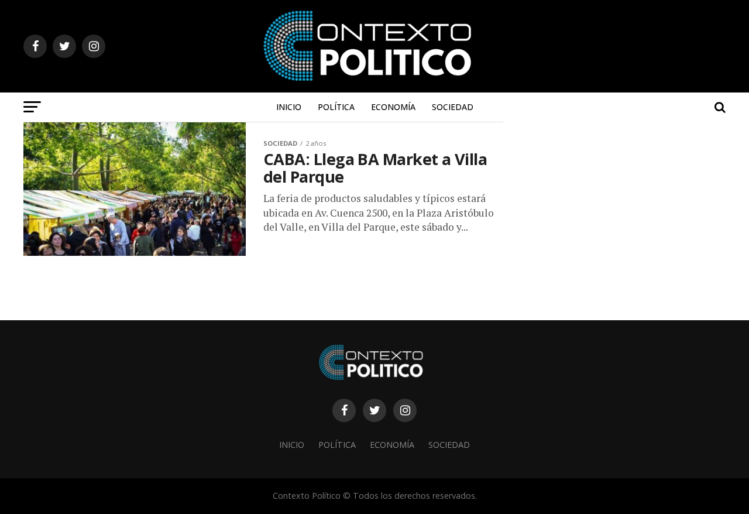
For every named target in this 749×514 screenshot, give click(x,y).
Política (336, 106)
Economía (393, 106)
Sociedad (452, 106)
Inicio (288, 106)
